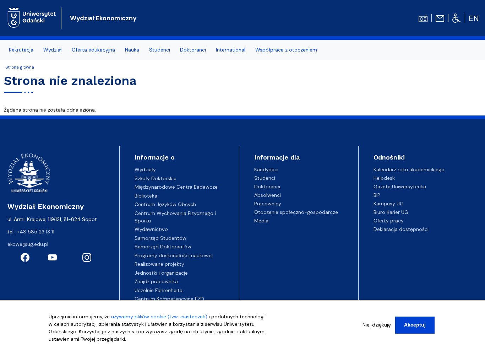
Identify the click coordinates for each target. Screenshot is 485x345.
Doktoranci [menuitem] (193, 50)
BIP (377, 195)
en (474, 18)
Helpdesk (384, 178)
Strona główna (19, 67)
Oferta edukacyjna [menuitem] (93, 50)
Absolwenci (267, 195)
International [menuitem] (230, 50)
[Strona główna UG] (31, 17)
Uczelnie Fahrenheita (158, 290)
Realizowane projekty (159, 264)
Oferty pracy (389, 220)
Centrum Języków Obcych (165, 204)
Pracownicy (267, 203)
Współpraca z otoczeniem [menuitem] (286, 50)
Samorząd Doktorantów (163, 246)
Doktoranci (267, 186)
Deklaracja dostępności (401, 229)
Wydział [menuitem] (52, 50)
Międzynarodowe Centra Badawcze (176, 187)
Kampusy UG (389, 203)
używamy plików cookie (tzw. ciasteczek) (159, 316)
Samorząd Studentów (160, 238)
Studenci (264, 178)
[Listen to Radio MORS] (423, 18)
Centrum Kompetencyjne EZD (169, 299)
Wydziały (145, 169)
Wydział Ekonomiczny (103, 18)
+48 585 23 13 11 (35, 231)
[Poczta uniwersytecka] (440, 18)
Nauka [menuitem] (132, 50)
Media (261, 220)
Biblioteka (146, 196)
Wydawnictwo (151, 229)
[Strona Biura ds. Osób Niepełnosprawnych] (456, 18)
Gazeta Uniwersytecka (400, 186)
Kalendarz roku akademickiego (409, 169)
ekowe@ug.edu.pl (27, 244)
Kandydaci (266, 169)
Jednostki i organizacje (161, 273)
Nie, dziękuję (377, 325)
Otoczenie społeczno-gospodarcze (296, 212)
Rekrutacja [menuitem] (21, 50)
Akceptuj (415, 325)
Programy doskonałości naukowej (174, 255)
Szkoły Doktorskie (155, 178)
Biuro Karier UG (391, 212)
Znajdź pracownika (156, 281)
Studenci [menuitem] (159, 50)
